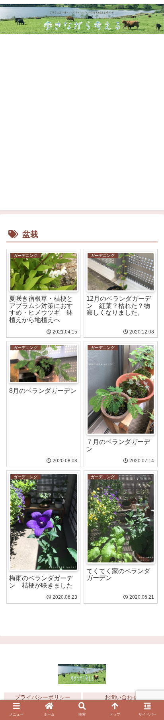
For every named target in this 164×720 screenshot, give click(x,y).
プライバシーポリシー (42, 697)
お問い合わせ (121, 697)
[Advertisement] (82, 128)
